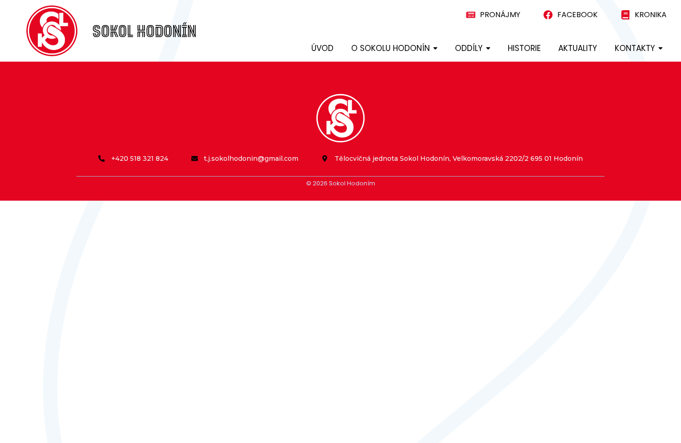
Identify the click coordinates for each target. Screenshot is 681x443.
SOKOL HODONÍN (144, 31)
